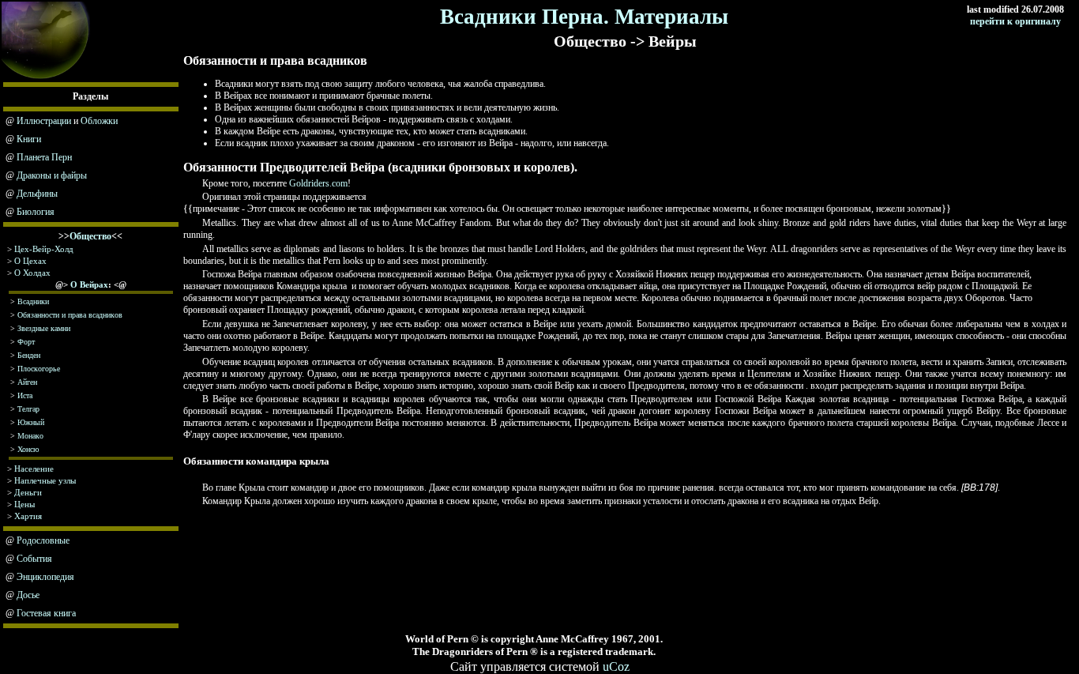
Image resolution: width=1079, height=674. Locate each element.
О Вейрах (89, 284)
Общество (90, 236)
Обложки (99, 120)
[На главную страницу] (46, 77)
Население (34, 468)
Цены (24, 504)
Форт (26, 341)
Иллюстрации (44, 120)
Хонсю (28, 449)
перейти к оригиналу (1015, 21)
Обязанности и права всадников (69, 315)
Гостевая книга (46, 613)
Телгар (28, 409)
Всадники (33, 301)
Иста (24, 395)
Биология (36, 211)
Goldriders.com (318, 183)
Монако (30, 435)
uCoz (616, 666)
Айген (27, 382)
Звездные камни (43, 328)
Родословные (43, 540)
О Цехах (30, 260)
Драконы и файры (52, 175)
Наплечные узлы (45, 480)
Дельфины (37, 193)
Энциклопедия (45, 576)
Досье (28, 595)
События (34, 558)
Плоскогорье (38, 368)
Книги (29, 139)
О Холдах (32, 272)
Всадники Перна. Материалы (584, 16)
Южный (30, 422)
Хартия (28, 516)
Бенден (28, 355)
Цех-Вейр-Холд (43, 249)
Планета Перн (44, 157)
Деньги (28, 492)
